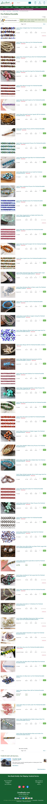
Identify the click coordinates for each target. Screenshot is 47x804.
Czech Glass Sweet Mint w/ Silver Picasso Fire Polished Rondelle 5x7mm (30, 503)
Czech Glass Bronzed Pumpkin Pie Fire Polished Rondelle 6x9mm (31, 244)
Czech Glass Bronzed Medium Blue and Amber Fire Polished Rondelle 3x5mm (29, 734)
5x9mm (43, 19)
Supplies (22, 7)
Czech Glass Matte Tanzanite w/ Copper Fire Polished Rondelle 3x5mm (30, 633)
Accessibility (35, 800)
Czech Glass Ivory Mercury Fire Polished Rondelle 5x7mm (29, 43)
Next (44, 24)
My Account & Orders (8, 782)
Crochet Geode (16, 759)
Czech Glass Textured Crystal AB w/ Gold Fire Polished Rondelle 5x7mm (30, 561)
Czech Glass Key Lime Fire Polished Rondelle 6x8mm (30, 647)
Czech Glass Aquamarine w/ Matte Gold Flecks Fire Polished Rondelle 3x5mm (29, 215)
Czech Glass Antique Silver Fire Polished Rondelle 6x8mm (29, 518)
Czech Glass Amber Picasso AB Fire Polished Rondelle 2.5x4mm (30, 129)
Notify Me (44, 35)
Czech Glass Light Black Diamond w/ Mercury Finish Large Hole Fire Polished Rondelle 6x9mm (30, 619)
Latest (37, 7)
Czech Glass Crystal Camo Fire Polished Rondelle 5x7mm (31, 258)
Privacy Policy (40, 800)
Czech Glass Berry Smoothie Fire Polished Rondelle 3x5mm (29, 230)
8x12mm (29, 21)
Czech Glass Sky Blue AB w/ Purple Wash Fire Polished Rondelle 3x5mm (30, 662)
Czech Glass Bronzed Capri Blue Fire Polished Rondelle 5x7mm (30, 158)
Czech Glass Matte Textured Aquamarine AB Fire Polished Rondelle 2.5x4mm (29, 359)
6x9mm (25, 21)
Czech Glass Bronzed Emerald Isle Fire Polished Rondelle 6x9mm (31, 403)
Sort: (2, 16)
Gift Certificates (8, 784)
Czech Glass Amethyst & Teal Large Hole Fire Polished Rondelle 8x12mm (30, 575)
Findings (16, 7)
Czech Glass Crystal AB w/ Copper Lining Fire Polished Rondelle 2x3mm (30, 316)
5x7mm (36, 19)
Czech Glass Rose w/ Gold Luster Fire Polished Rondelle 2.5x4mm (30, 705)
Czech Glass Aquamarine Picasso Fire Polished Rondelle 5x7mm (31, 143)
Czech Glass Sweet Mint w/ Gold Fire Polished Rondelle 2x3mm (30, 590)
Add (44, 46)
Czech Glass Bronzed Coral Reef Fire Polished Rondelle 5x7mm (30, 417)
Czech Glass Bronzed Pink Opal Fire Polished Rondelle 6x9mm (30, 71)
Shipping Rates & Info (39, 782)
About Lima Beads (8, 780)
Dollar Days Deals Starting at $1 (26, 9)
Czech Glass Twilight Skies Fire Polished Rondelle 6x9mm (29, 28)
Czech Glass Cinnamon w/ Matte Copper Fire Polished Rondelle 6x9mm (30, 431)
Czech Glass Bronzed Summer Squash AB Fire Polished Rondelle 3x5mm (30, 115)
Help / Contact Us (39, 780)
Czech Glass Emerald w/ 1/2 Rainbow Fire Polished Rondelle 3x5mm (29, 604)
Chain (12, 7)
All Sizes (21, 19)
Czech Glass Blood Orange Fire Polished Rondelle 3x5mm (29, 86)
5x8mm (39, 19)
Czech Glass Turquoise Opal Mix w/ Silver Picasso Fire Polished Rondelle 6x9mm (30, 388)
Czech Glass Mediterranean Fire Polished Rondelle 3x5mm (29, 201)
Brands (27, 7)
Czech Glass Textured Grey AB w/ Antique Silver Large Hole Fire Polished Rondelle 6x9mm (30, 273)
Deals (32, 7)
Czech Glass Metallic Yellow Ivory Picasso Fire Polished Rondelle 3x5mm (30, 446)
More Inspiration (42, 769)
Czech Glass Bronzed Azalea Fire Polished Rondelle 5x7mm (29, 489)
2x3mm (25, 19)
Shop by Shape (15, 11)
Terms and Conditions (26, 801)
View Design (15, 765)
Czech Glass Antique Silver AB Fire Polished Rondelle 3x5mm (30, 691)
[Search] (30, 3)
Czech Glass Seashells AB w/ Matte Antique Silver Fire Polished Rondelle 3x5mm (30, 719)
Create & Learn (43, 7)
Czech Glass (9, 11)
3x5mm (29, 19)
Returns (39, 784)
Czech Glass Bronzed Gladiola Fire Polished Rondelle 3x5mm (30, 374)
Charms (6, 7)
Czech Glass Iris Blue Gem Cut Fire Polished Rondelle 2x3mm (30, 676)
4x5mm (32, 19)
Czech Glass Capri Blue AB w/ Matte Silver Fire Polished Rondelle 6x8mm (30, 460)
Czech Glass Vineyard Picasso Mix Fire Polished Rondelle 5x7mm (31, 57)
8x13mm (33, 21)
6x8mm (21, 21)
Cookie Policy (19, 801)
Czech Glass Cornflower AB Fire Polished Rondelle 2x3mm (29, 302)
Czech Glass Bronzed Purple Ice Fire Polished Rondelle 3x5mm (30, 100)
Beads (2, 7)
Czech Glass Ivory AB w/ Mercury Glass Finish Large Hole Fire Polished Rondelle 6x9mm (31, 547)
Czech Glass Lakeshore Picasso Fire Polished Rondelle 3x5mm (30, 187)
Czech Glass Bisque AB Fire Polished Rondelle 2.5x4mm (30, 345)
